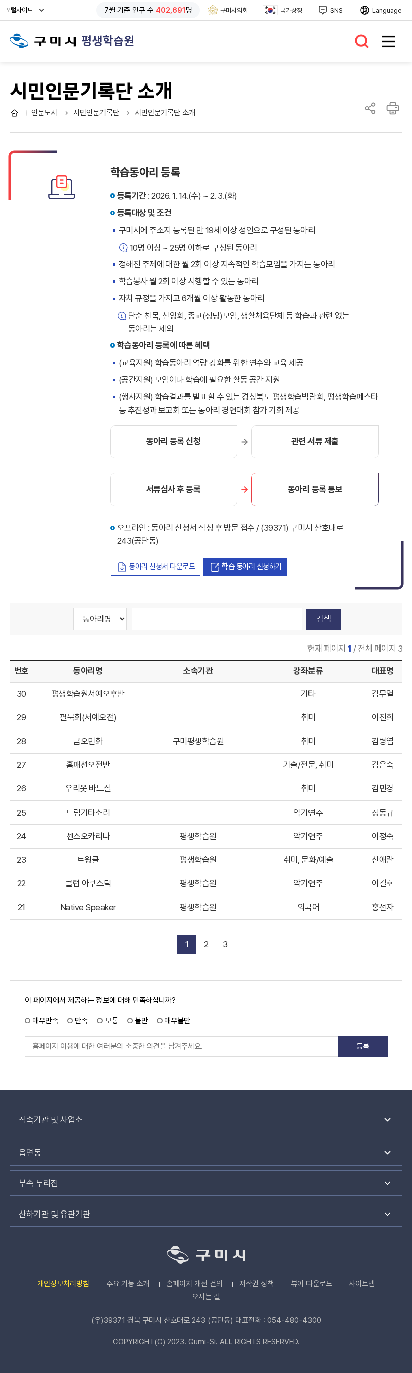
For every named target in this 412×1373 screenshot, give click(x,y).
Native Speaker (88, 907)
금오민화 (87, 741)
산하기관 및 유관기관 (54, 1214)
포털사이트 (21, 13)
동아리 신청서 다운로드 (162, 566)
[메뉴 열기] (388, 42)
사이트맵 (362, 1283)
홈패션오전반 (88, 765)
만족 (81, 1020)
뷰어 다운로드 (311, 1283)
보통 (111, 1020)
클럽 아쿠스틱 (88, 883)
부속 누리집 (38, 1183)
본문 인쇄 (392, 108)
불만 (141, 1020)
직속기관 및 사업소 (51, 1120)
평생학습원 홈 (14, 113)
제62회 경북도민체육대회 (43, 40)
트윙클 (88, 860)
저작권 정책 (256, 1283)
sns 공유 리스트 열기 (370, 108)
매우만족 (45, 1020)
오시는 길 (206, 1296)
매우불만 (177, 1020)
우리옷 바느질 (88, 788)
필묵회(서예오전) (88, 717)
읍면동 (30, 1153)
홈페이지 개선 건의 (194, 1283)
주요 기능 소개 (127, 1283)
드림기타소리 (88, 812)
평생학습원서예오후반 (88, 694)
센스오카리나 (88, 836)
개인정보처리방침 (63, 1283)
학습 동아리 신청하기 (251, 566)
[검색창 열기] (362, 42)
